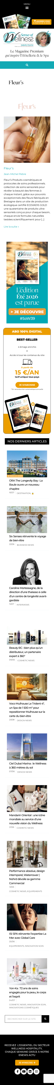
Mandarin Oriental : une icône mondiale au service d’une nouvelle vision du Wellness (27, 819)
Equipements (34, 891)
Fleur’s (9, 168)
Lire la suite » (11, 226)
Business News (25, 545)
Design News (24, 720)
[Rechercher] (45, 1019)
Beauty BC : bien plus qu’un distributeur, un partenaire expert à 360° (26, 652)
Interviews (23, 604)
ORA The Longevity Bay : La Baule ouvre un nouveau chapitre (26, 484)
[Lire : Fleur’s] (27, 129)
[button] (27, 7)
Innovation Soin (34, 946)
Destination (24, 493)
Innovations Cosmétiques (24, 1007)
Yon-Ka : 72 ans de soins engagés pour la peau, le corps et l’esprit (27, 992)
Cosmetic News (25, 660)
